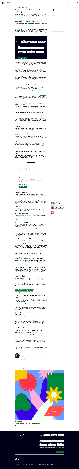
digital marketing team (37, 322)
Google (34, 41)
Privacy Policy (25, 184)
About (64, 0)
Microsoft (42, 41)
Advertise (51, 464)
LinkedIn (25, 41)
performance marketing (26, 209)
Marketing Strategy (18, 421)
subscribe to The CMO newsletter (30, 347)
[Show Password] (43, 52)
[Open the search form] (77, 2)
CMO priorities (29, 23)
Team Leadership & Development (21, 7)
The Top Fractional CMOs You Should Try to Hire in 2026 (24, 290)
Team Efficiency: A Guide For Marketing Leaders (22, 292)
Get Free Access (71, 2)
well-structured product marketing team (22, 215)
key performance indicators (29, 88)
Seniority (19, 50)
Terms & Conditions (32, 464)
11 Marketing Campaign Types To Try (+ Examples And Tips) (24, 289)
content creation (43, 95)
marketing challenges (37, 23)
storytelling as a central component (24, 258)
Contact (71, 0)
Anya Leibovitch (24, 354)
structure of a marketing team (21, 30)
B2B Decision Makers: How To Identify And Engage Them (24, 291)
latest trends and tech (34, 70)
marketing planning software (36, 233)
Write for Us (67, 0)
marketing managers (31, 270)
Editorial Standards (25, 464)
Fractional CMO (23, 278)
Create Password (38, 50)
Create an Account (57, 16)
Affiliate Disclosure (45, 464)
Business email (29, 50)
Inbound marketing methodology (21, 200)
